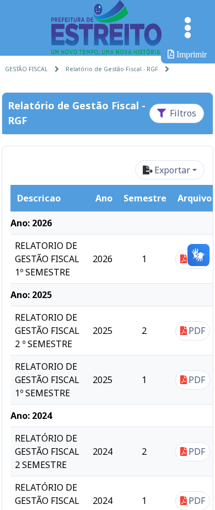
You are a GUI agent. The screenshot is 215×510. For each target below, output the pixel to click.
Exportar (172, 170)
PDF (197, 331)
